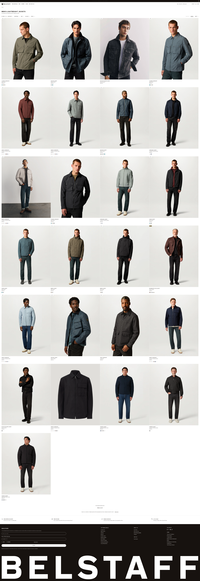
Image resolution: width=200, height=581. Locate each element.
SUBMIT (33, 545)
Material (16, 16)
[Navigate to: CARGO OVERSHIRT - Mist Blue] (26, 325)
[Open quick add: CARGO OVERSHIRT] (2, 154)
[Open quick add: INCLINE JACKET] (51, 84)
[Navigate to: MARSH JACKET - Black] (124, 256)
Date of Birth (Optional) (6, 536)
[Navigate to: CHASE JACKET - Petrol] (26, 256)
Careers (135, 534)
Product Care (103, 535)
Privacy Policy (169, 535)
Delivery (102, 532)
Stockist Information (104, 542)
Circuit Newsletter (104, 543)
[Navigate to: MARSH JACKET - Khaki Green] (75, 256)
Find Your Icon (136, 531)
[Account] (196, 4)
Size (22, 16)
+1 (8, 154)
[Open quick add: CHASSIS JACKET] (100, 430)
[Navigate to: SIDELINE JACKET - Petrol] (124, 118)
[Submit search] (178, 4)
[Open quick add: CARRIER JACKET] (149, 430)
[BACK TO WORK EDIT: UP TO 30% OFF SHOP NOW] (100, 1)
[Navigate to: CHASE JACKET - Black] (173, 187)
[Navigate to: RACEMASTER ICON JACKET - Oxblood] (173, 256)
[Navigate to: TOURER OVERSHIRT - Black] (75, 187)
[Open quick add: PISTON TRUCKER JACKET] (2, 430)
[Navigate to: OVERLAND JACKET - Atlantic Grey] (124, 187)
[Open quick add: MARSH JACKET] (51, 292)
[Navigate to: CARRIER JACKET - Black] (173, 394)
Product (188, 16)
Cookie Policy (169, 537)
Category (10, 16)
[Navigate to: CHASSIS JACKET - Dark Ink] (124, 394)
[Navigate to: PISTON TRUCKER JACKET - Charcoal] (124, 49)
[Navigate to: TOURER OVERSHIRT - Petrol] (173, 49)
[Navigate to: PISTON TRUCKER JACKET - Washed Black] (26, 394)
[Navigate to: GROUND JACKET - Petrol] (75, 325)
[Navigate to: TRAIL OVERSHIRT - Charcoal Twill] (124, 325)
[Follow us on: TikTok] (172, 529)
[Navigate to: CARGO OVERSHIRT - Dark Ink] (173, 325)
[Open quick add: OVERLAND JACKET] (149, 154)
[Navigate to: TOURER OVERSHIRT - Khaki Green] (26, 49)
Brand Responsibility (137, 532)
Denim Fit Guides (104, 540)
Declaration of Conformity (171, 541)
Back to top (100, 507)
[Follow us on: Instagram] (167, 529)
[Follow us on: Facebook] (169, 529)
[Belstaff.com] (6, 4)
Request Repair (103, 537)
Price (32, 16)
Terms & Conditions (170, 534)
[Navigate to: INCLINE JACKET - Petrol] (75, 49)
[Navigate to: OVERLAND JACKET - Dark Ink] (173, 118)
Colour (26, 16)
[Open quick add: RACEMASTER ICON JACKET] (149, 292)
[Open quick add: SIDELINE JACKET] (100, 154)
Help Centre (103, 531)
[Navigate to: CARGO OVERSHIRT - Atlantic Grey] (75, 118)
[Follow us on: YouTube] (170, 529)
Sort (196, 16)
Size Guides (103, 538)
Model (192, 16)
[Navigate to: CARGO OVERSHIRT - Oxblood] (26, 118)
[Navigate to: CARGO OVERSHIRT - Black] (75, 394)
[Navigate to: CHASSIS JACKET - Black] (26, 464)
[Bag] (198, 4)
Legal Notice (169, 543)
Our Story (135, 529)
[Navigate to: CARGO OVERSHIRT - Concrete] (26, 187)
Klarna (168, 540)
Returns (102, 534)
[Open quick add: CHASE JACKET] (149, 223)
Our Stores (136, 539)
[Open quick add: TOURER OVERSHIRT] (2, 84)
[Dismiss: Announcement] (198, 1)
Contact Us (103, 529)
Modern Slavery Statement (172, 538)
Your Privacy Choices (170, 544)
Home (2, 7)
